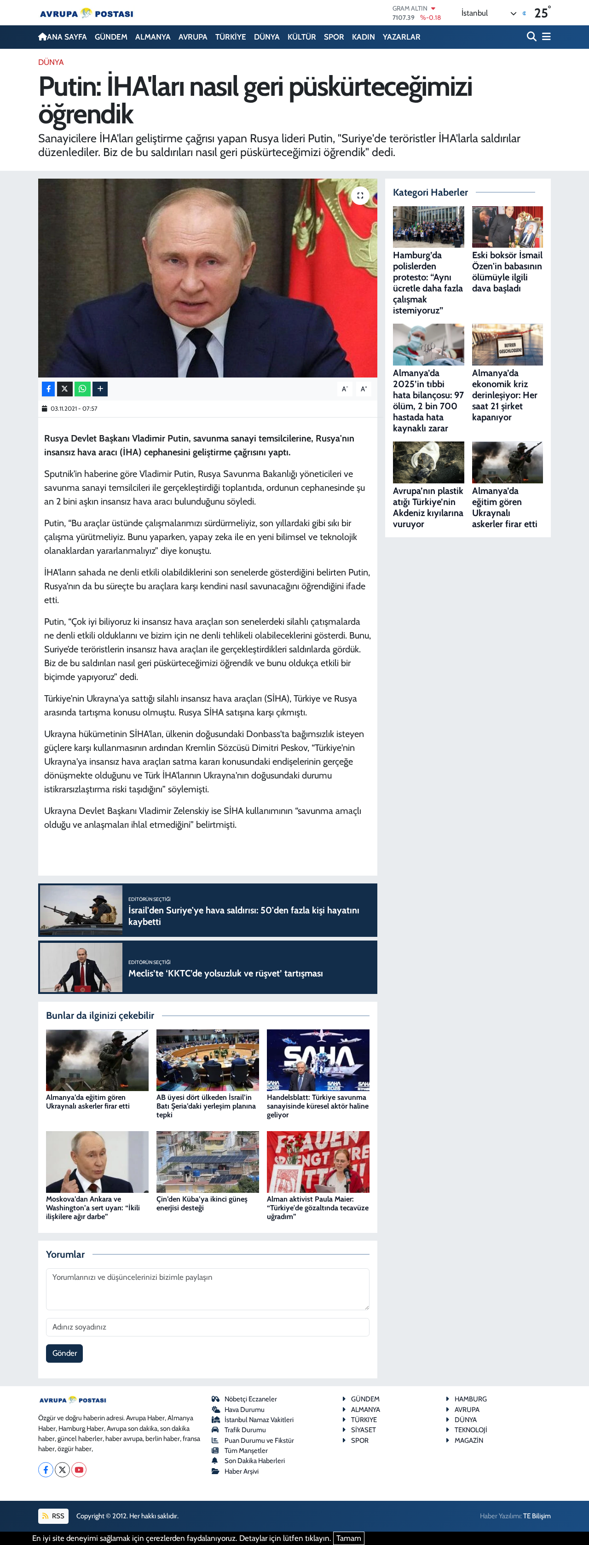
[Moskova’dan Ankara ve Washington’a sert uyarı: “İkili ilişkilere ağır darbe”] (97, 1161)
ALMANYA (153, 36)
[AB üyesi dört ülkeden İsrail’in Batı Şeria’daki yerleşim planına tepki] (207, 1059)
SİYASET (363, 1430)
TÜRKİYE (230, 36)
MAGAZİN (469, 1440)
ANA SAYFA (67, 36)
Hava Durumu (245, 1410)
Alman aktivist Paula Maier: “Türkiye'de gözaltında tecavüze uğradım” (318, 1208)
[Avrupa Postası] (86, 12)
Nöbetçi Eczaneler (251, 1399)
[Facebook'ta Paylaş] (48, 389)
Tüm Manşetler (246, 1450)
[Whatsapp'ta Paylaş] (83, 389)
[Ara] (532, 37)
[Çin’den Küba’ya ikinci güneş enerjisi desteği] (207, 1161)
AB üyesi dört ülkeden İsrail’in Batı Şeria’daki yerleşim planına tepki (206, 1106)
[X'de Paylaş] (65, 389)
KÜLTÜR (302, 36)
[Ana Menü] (544, 37)
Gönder (64, 1353)
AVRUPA (193, 36)
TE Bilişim (537, 1516)
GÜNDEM (111, 36)
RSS (57, 1516)
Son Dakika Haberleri (255, 1461)
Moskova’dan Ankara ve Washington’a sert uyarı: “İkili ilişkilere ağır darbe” (93, 1208)
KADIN (363, 36)
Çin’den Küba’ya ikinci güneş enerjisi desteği (202, 1203)
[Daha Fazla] (100, 389)
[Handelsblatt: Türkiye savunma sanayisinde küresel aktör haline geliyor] (318, 1059)
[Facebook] (45, 1469)
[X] (62, 1469)
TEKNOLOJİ (471, 1430)
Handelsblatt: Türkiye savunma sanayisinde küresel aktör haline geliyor (318, 1106)
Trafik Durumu (245, 1430)
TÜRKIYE (364, 1420)
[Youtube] (79, 1469)
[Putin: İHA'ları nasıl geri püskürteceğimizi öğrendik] (207, 278)
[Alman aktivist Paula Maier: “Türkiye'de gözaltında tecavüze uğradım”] (318, 1161)
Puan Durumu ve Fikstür (259, 1440)
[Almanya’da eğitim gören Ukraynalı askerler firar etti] (97, 1059)
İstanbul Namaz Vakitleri (259, 1420)
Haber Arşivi (242, 1471)
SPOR (334, 36)
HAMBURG (471, 1399)
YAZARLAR (402, 36)
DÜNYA (267, 36)
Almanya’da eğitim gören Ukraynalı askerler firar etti (88, 1101)
